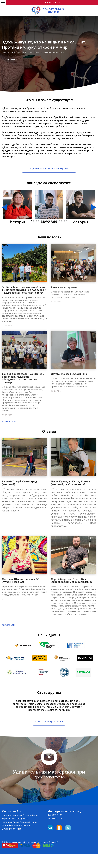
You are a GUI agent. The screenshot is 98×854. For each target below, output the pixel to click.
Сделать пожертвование (49, 721)
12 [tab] (59, 221)
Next (93, 207)
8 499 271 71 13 (55, 815)
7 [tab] (46, 221)
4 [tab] (38, 221)
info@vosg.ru (15, 828)
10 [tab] (54, 221)
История (18, 222)
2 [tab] (33, 221)
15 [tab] (67, 221)
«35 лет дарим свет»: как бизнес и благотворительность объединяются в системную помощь (23, 378)
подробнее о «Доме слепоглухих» (49, 168)
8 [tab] (49, 221)
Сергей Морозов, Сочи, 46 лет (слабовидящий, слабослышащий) (72, 580)
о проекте (12, 59)
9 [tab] (51, 221)
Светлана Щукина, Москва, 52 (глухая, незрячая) (20, 580)
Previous (4, 207)
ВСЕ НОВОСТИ (9, 421)
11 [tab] (56, 221)
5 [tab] (41, 221)
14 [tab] (64, 221)
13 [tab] (61, 221)
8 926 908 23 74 (55, 818)
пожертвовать (52, 2)
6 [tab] (44, 221)
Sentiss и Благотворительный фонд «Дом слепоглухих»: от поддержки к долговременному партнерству (24, 290)
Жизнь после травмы (64, 287)
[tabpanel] (17, 207)
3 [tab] (36, 221)
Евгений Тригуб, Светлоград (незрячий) (19, 483)
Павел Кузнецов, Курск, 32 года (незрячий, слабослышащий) (70, 483)
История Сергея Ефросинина (69, 373)
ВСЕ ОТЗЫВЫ (8, 625)
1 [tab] (31, 221)
